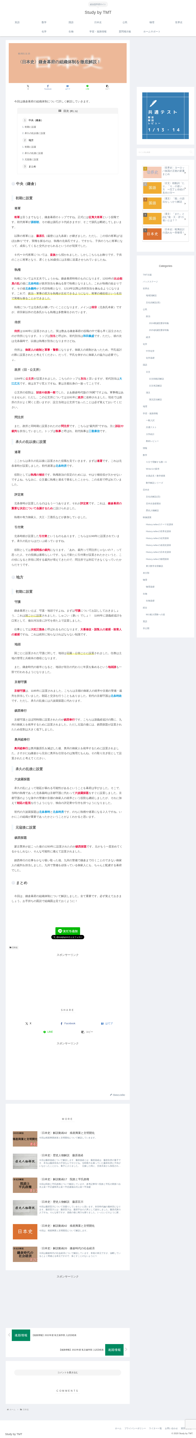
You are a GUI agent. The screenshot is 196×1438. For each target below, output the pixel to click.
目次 (66, 110)
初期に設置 (30, 127)
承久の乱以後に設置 (35, 133)
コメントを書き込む (67, 1372)
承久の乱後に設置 (34, 153)
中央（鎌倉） (36, 120)
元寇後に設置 (31, 159)
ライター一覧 (155, 1428)
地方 (31, 140)
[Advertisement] (68, 978)
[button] (107, 87)
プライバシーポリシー (135, 1428)
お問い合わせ (171, 1428)
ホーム (118, 1428)
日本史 (15, 947)
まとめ (32, 166)
